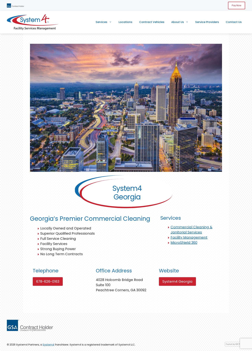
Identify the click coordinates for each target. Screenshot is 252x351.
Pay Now (236, 5)
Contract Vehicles (151, 22)
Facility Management (189, 237)
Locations (125, 22)
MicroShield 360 (184, 242)
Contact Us (234, 22)
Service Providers (207, 22)
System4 (48, 344)
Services (101, 22)
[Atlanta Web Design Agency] (235, 345)
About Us (177, 22)
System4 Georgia (177, 281)
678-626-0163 (47, 281)
